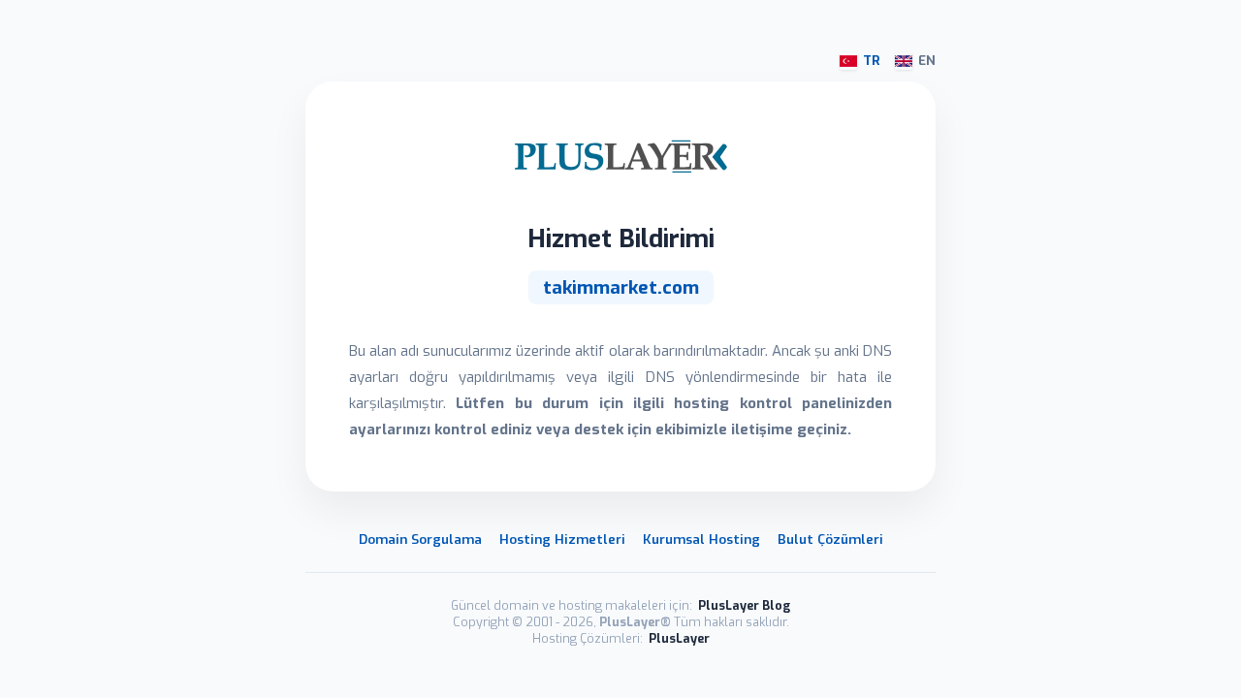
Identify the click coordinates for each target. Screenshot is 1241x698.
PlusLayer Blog (744, 605)
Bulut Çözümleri (830, 539)
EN (927, 60)
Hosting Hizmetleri (562, 539)
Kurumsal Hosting (701, 539)
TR (871, 60)
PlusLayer (679, 638)
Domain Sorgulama (420, 539)
